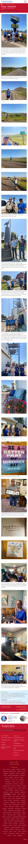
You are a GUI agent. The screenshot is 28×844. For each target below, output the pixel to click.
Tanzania (17, 829)
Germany (16, 790)
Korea (13, 798)
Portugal (9, 816)
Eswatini (19, 785)
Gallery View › (14, 11)
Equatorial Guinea (7, 785)
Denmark (16, 783)
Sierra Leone (22, 823)
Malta (10, 804)
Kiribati (9, 798)
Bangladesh (12, 773)
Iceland (19, 794)
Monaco (22, 806)
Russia (17, 818)
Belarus (18, 773)
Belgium (23, 773)
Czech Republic (8, 783)
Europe (4, 787)
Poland (4, 816)
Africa (4, 769)
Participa (3, 744)
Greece (11, 792)
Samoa (5, 821)
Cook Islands (8, 781)
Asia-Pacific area (12, 771)
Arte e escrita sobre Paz (6, 737)
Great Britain (6, 792)
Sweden (5, 829)
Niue (23, 810)
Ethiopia (24, 785)
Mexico (6, 806)
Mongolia (4, 808)
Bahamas (6, 773)
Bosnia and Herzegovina (13, 775)
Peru (24, 814)
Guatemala (23, 792)
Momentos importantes (18, 750)
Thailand (23, 829)
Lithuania (23, 800)
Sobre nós (15, 752)
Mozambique (18, 808)
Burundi (16, 777)
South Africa (6, 827)
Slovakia (10, 825)
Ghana (21, 790)
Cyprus (22, 781)
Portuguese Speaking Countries (19, 816)
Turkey (15, 831)
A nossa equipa (16, 743)
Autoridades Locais (5, 740)
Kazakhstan (23, 796)
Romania (13, 818)
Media (14, 748)
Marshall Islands (16, 804)
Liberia (10, 800)
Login (25, 839)
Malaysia (24, 802)
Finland (19, 787)
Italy (14, 796)
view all (25, 713)
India (23, 794)
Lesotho (5, 800)
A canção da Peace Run (18, 737)
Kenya (4, 798)
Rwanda (22, 818)
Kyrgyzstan (18, 798)
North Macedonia (17, 812)
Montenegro (11, 808)
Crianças (3, 742)
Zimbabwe (19, 835)
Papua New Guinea (11, 814)
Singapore (5, 825)
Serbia (10, 823)
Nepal (5, 810)
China (16, 779)
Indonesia (5, 796)
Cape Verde (7, 779)
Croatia (13, 781)
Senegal (6, 823)
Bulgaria (11, 777)
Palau (4, 814)
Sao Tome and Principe (20, 821)
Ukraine (5, 833)
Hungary (14, 794)
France (24, 787)
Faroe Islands (10, 787)
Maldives (5, 804)
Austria (24, 771)
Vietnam (9, 835)
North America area (7, 812)
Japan (17, 796)
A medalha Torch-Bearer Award (19, 740)
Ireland (10, 796)
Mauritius (23, 804)
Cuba (18, 781)
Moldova (17, 806)
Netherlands (11, 810)
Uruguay (18, 833)
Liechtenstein (16, 800)
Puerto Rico (6, 818)
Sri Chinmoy (16, 755)
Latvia (24, 798)
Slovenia (16, 825)
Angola (18, 769)
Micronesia (11, 806)
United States (11, 833)
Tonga (10, 831)
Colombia (21, 779)
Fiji (15, 787)
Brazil (6, 777)
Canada (21, 777)
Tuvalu (19, 831)
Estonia (13, 785)
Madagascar (13, 802)
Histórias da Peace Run (18, 745)
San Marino (10, 821)
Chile (12, 779)
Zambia (14, 835)
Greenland (17, 792)
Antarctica (23, 769)
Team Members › (5, 11)
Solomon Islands (22, 825)
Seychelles (15, 823)
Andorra (13, 769)
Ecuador (21, 783)
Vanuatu (23, 833)
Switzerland (11, 829)
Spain (23, 827)
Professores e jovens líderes (6, 747)
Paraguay (19, 814)
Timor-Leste (5, 831)
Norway (23, 812)
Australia (19, 771)
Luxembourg (6, 802)
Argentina (5, 771)
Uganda (24, 831)
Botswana (22, 775)
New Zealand (18, 810)
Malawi (18, 802)
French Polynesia (9, 790)
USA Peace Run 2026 (14, 764)
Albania (8, 769)
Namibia (24, 808)
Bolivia (5, 775)
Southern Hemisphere (16, 827)
